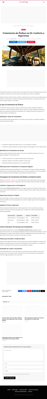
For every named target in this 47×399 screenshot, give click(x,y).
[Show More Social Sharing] (37, 42)
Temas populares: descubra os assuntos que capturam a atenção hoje (34, 318)
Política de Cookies (33, 389)
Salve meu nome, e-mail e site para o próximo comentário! (17, 374)
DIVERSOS (23, 29)
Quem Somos (15, 389)
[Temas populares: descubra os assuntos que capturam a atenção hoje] (35, 310)
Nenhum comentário (27, 38)
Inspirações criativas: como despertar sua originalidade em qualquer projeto (12, 338)
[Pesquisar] (43, 2)
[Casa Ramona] (23, 2)
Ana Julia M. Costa (13, 38)
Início (14, 25)
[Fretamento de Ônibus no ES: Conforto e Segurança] (23, 56)
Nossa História (23, 389)
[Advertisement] (23, 14)
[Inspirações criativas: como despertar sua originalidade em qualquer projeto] (12, 330)
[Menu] (3, 2)
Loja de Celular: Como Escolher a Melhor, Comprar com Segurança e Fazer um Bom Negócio (12, 319)
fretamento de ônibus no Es (11, 180)
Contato (30, 391)
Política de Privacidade (20, 391)
